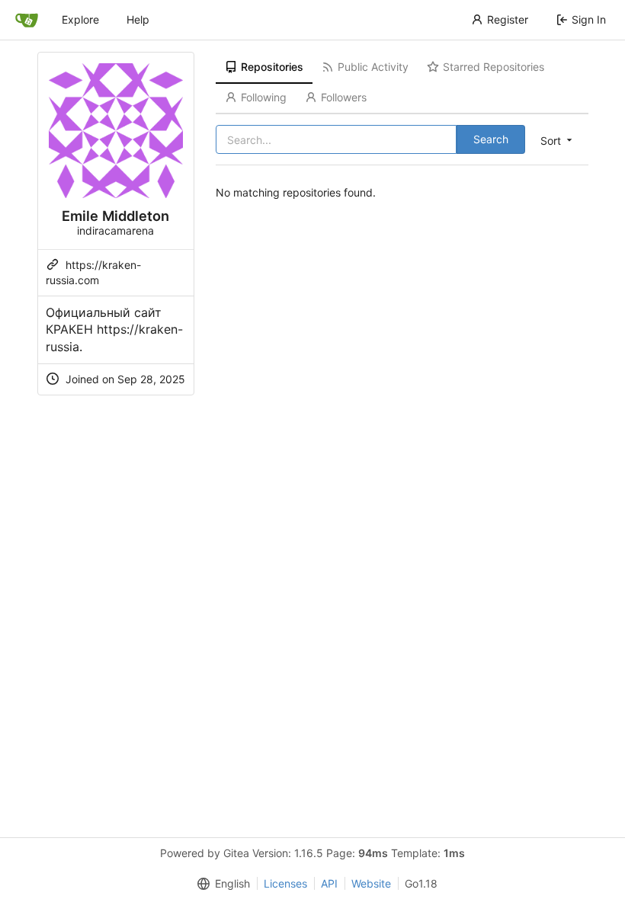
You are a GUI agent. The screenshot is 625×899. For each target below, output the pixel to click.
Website (371, 883)
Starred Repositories (493, 66)
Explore (80, 19)
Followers (344, 97)
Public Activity (373, 66)
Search (490, 139)
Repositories (272, 66)
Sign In (589, 19)
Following (264, 97)
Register (507, 19)
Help (138, 19)
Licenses (285, 883)
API (329, 883)
